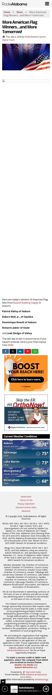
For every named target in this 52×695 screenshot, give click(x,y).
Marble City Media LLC (26, 664)
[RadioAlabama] (14, 3)
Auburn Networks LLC (26, 667)
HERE (10, 345)
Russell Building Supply (25, 302)
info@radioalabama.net (18, 650)
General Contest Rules (26, 507)
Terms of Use (26, 500)
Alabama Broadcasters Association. (33, 675)
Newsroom (26, 496)
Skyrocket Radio (33, 672)
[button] (47, 3)
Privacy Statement (26, 503)
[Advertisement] (26, 373)
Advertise (26, 511)
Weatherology (41, 679)
